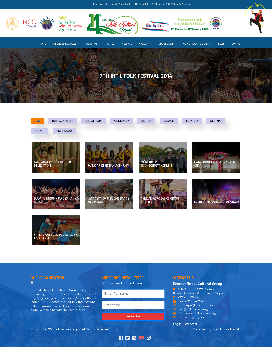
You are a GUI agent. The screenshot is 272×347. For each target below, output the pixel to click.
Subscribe (133, 316)
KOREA (146, 121)
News (221, 43)
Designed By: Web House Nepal (216, 329)
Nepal (39, 131)
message (127, 43)
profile (109, 43)
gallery (144, 43)
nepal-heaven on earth (197, 43)
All (37, 121)
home (42, 43)
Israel (169, 121)
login (177, 324)
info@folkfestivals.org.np (195, 309)
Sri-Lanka (64, 131)
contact (236, 43)
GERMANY (121, 121)
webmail (191, 324)
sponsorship (167, 43)
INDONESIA (93, 121)
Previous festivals (64, 43)
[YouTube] (141, 338)
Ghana (215, 121)
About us (91, 43)
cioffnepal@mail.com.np (195, 305)
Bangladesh (62, 121)
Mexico (192, 121)
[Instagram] (149, 338)
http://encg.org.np (191, 317)
